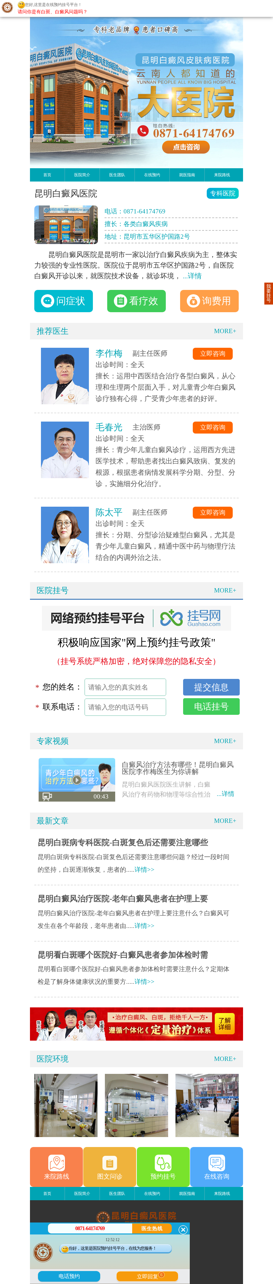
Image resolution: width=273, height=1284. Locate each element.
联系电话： (63, 707)
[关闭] (183, 1230)
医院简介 (82, 175)
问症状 (70, 301)
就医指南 (187, 175)
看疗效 (143, 301)
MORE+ (225, 330)
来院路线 (222, 175)
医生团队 (117, 175)
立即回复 (150, 1275)
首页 (47, 175)
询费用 (216, 301)
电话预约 (69, 1276)
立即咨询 (212, 353)
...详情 (192, 276)
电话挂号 (211, 706)
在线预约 (152, 175)
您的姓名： (63, 687)
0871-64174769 (144, 211)
